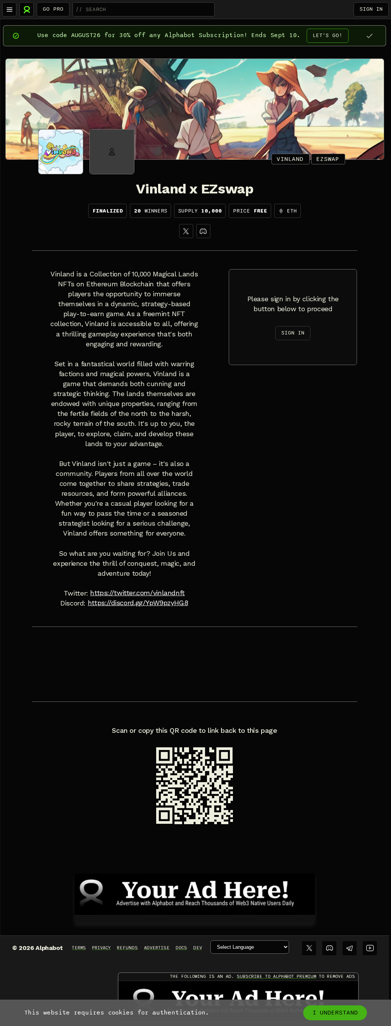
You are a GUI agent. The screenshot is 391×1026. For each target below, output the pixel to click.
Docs (181, 947)
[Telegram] (350, 948)
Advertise (157, 947)
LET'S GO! (328, 35)
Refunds (127, 947)
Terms (79, 947)
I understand (335, 1012)
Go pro (53, 9)
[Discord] (203, 231)
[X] (186, 231)
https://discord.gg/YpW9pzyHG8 (138, 602)
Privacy (101, 947)
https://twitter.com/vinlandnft (137, 592)
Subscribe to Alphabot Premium (276, 976)
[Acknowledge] (369, 36)
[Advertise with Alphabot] (194, 893)
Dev (197, 947)
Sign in (371, 9)
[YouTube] (370, 948)
